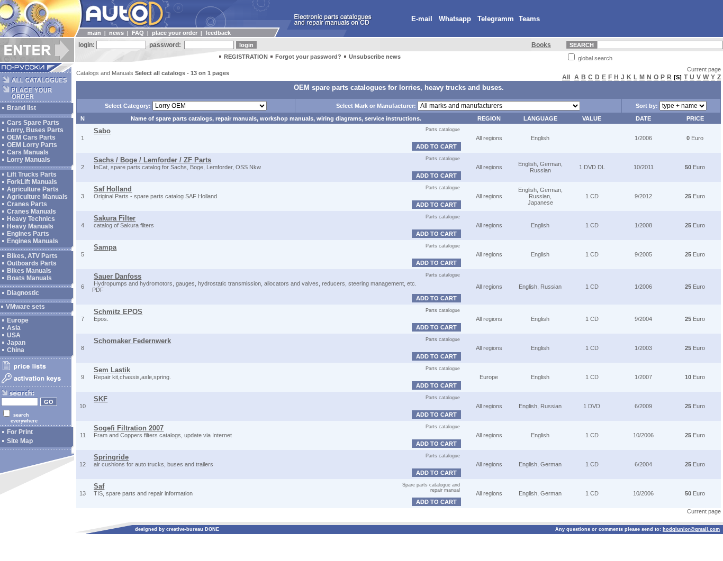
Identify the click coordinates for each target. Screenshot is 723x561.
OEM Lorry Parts (32, 145)
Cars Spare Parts (33, 122)
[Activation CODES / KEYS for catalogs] (35, 384)
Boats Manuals (29, 278)
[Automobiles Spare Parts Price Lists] (35, 369)
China (15, 350)
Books (541, 45)
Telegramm (495, 19)
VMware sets (25, 306)
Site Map (20, 441)
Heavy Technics (31, 219)
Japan (16, 342)
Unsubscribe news (375, 56)
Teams (529, 19)
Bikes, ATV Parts (32, 256)
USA (14, 335)
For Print (20, 432)
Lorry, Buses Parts (35, 130)
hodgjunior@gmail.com (691, 529)
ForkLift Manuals (32, 182)
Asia (14, 328)
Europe (18, 320)
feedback (218, 33)
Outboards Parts (32, 263)
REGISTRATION (246, 56)
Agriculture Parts (33, 189)
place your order (174, 33)
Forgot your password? (308, 56)
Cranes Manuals (31, 211)
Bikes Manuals (29, 270)
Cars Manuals (28, 152)
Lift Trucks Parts (32, 174)
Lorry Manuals (28, 159)
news (116, 33)
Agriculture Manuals (37, 196)
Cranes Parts (27, 204)
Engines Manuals (32, 241)
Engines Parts (28, 233)
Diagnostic (23, 293)
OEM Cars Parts (31, 137)
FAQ (138, 33)
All (566, 77)
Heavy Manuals (30, 226)
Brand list (21, 108)
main (94, 33)
